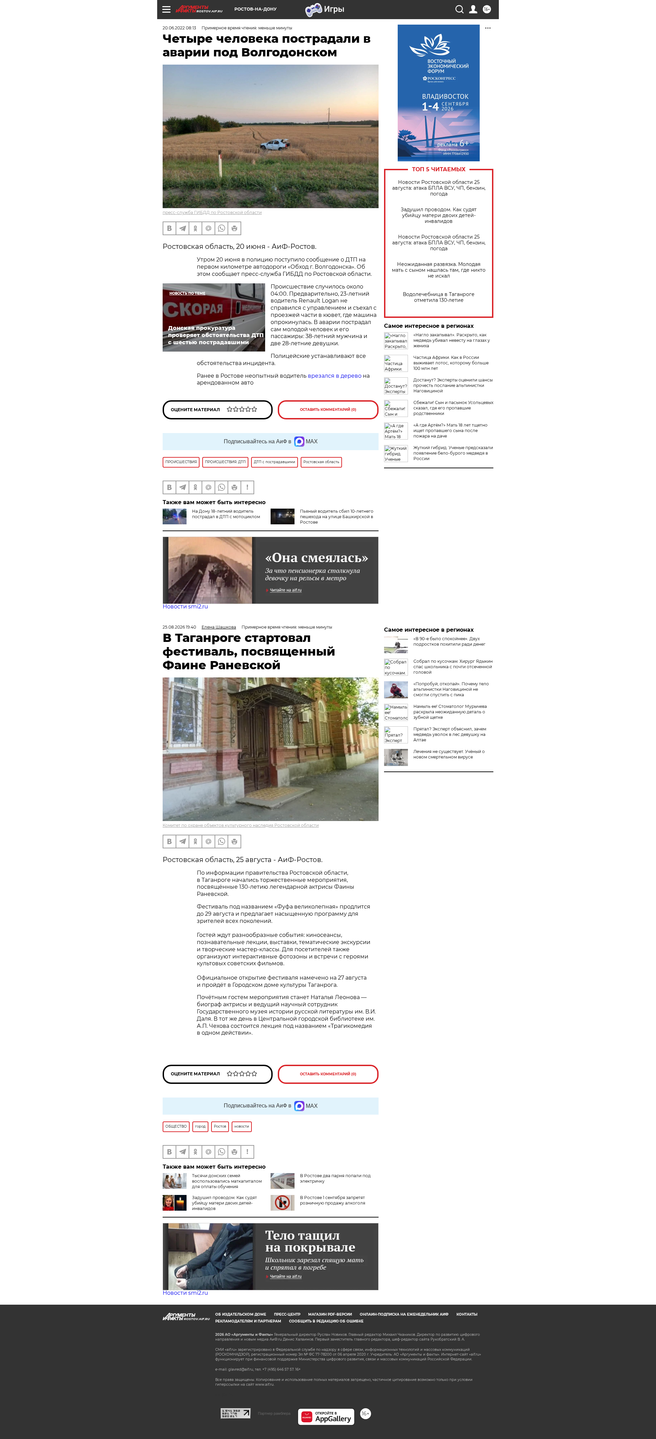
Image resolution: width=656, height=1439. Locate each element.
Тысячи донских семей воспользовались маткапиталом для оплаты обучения (227, 1181)
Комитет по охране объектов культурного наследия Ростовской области (241, 825)
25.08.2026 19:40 (179, 627)
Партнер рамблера (274, 1413)
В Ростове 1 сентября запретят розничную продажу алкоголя (332, 1200)
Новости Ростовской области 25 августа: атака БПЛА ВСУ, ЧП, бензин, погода (439, 188)
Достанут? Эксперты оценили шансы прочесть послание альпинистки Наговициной (453, 385)
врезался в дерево (334, 376)
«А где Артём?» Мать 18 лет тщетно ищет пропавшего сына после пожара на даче (450, 430)
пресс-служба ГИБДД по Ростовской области (212, 212)
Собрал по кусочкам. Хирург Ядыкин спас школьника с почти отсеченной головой (453, 667)
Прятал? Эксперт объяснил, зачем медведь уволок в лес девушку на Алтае (449, 734)
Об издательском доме (240, 1314)
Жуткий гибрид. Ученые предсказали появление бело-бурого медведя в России (453, 453)
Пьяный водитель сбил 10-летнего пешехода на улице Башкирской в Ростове (336, 517)
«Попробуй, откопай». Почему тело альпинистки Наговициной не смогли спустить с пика (451, 689)
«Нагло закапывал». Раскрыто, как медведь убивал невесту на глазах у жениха (451, 340)
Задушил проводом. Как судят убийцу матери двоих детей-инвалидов (439, 215)
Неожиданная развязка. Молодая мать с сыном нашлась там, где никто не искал (439, 270)
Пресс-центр (287, 1314)
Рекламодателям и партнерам (248, 1321)
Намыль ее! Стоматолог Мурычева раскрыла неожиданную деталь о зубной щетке (450, 712)
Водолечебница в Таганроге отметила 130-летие (439, 297)
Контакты (466, 1314)
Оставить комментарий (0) (328, 409)
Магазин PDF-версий (330, 1314)
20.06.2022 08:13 (179, 27)
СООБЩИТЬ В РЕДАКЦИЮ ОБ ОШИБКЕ (326, 1321)
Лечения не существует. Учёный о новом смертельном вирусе (449, 754)
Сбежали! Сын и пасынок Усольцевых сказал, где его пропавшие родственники (453, 408)
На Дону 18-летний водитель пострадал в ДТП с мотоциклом (226, 514)
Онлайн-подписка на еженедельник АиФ (404, 1314)
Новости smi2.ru (185, 606)
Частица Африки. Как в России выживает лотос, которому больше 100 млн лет (451, 363)
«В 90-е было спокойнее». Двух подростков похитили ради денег (449, 641)
